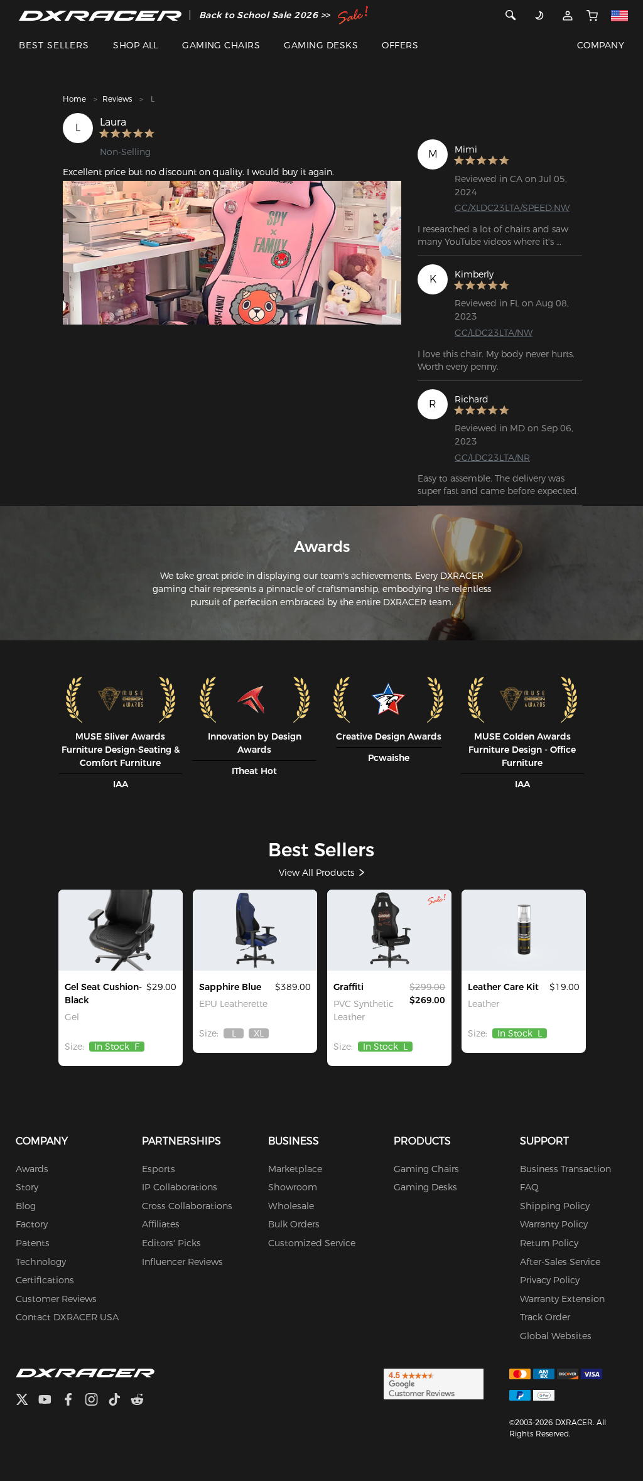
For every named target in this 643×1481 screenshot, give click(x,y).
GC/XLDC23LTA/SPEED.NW (512, 207)
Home (74, 99)
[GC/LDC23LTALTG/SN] (255, 930)
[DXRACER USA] (100, 15)
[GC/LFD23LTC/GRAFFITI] (389, 930)
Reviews (117, 99)
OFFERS (400, 45)
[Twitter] (27, 1401)
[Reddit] (142, 1401)
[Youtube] (50, 1401)
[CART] (592, 15)
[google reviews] (434, 1383)
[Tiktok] (119, 1401)
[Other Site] (620, 15)
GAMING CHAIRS (221, 45)
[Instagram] (96, 1401)
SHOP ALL (135, 45)
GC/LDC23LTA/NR (492, 457)
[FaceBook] (73, 1401)
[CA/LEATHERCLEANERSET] (524, 930)
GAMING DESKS (321, 45)
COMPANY (600, 45)
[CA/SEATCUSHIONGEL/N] (120, 930)
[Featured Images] (232, 253)
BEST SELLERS (54, 45)
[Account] (568, 15)
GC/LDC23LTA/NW (493, 332)
